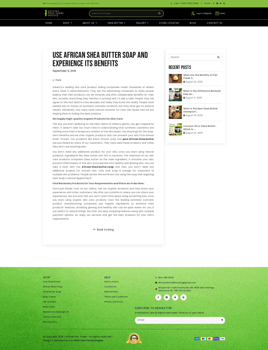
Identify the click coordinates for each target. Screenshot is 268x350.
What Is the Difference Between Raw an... (202, 92)
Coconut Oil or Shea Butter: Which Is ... (199, 128)
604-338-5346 (166, 277)
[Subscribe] (222, 320)
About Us (89, 23)
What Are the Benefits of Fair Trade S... (200, 77)
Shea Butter (116, 23)
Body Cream (49, 296)
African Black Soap (53, 286)
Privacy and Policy (113, 301)
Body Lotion (49, 306)
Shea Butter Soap (52, 291)
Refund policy (50, 321)
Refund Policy (111, 291)
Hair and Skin (49, 301)
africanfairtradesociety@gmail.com (177, 282)
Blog (193, 23)
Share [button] (58, 80)
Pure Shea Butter (52, 281)
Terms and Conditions (116, 296)
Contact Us (214, 23)
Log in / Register (204, 13)
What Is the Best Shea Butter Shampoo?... (200, 110)
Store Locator (169, 23)
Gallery (141, 23)
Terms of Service (52, 316)
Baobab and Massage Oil (56, 311)
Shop (66, 23)
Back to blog (105, 229)
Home (49, 23)
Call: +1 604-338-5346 (186, 3)
